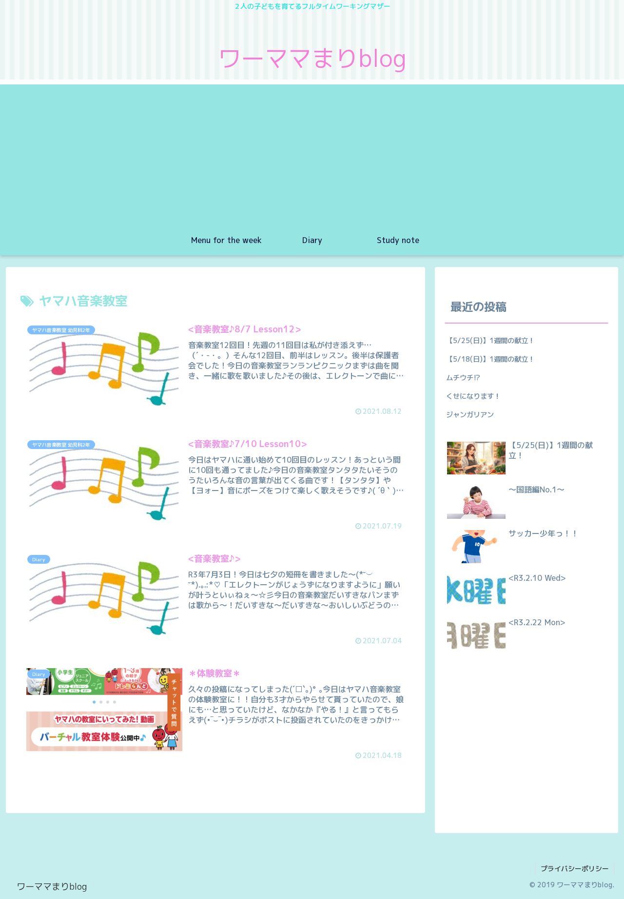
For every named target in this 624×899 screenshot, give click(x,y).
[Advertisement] (312, 152)
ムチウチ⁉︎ (463, 378)
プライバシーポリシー (575, 868)
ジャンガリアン (470, 415)
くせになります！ (473, 396)
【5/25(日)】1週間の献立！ (490, 341)
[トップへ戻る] (609, 884)
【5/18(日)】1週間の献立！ (490, 359)
